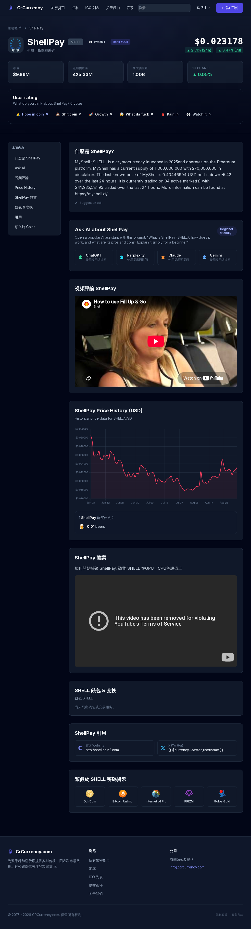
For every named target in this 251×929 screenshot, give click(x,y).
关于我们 (113, 8)
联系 (130, 8)
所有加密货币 (99, 860)
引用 (18, 217)
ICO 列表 (92, 8)
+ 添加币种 (229, 8)
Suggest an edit (91, 203)
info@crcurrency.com (187, 867)
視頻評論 (22, 178)
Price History (25, 187)
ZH (203, 8)
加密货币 (58, 8)
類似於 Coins (25, 227)
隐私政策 (221, 914)
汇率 (75, 8)
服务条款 (237, 914)
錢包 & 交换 (24, 207)
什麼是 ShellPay (27, 158)
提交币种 (96, 885)
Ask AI (20, 168)
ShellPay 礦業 (26, 197)
